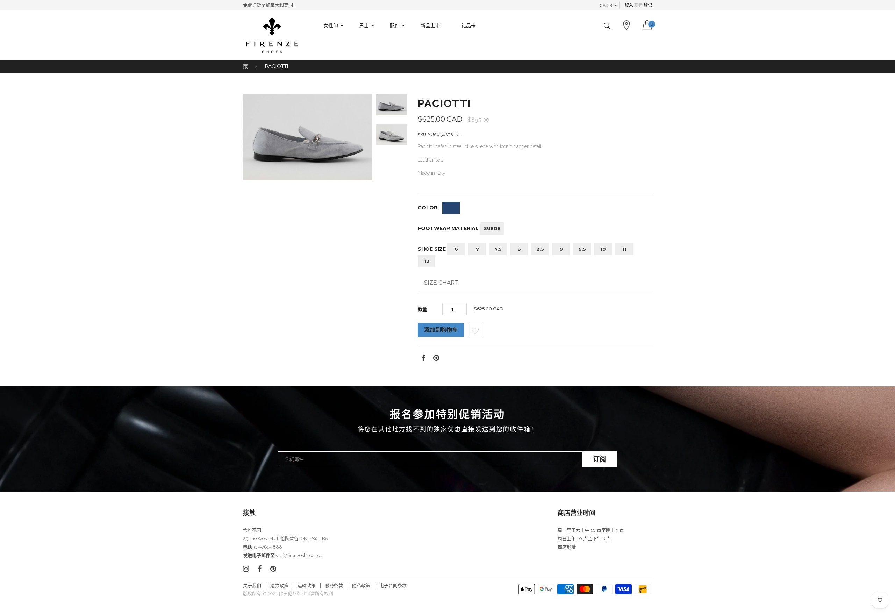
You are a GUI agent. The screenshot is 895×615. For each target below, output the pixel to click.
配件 (395, 25)
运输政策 (307, 585)
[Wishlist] (475, 332)
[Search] (607, 26)
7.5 (498, 249)
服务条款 (334, 585)
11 (624, 249)
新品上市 (430, 25)
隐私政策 (361, 585)
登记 (648, 5)
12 (426, 261)
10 (603, 249)
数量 (422, 309)
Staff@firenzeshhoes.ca (298, 555)
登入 (629, 5)
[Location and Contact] (626, 25)
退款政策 (279, 585)
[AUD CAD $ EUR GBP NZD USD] (608, 5)
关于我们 (252, 585)
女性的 (330, 25)
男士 (364, 25)
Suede (492, 228)
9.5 (582, 249)
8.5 (540, 249)
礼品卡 (468, 25)
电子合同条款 (393, 585)
